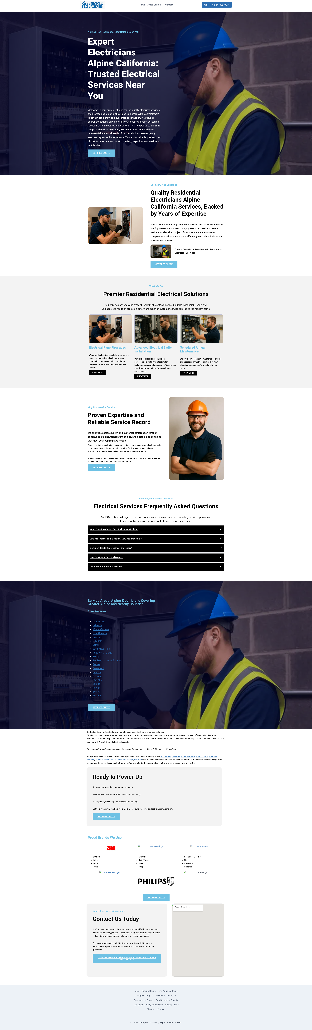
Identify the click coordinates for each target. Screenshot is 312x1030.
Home (142, 5)
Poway (96, 687)
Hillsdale (97, 641)
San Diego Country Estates (107, 660)
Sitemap (151, 1009)
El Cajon (97, 656)
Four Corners (100, 633)
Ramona (97, 672)
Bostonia (97, 637)
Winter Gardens (101, 629)
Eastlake (97, 680)
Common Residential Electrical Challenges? (111, 548)
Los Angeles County (168, 991)
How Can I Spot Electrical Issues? (106, 557)
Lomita (96, 683)
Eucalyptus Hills (101, 648)
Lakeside (97, 625)
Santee (96, 664)
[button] (156, 529)
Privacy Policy (172, 1004)
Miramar (97, 695)
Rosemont (98, 668)
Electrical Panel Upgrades (107, 347)
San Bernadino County (167, 1000)
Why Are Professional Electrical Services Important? (116, 538)
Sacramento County (143, 1000)
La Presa (97, 676)
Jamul (96, 644)
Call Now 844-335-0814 (216, 5)
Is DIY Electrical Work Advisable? (106, 566)
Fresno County (149, 991)
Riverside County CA (166, 995)
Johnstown (99, 621)
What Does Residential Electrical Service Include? (114, 529)
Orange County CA (145, 995)
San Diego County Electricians (148, 1004)
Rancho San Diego (102, 652)
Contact (169, 5)
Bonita (96, 691)
